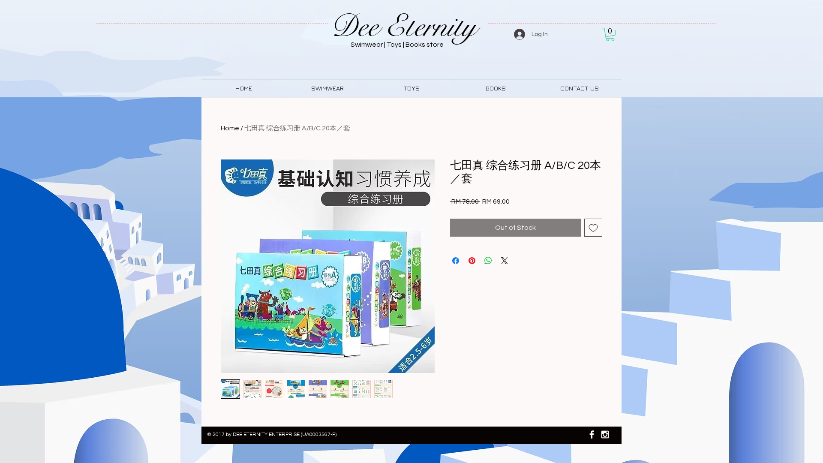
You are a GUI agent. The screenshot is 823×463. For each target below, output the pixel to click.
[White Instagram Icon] (605, 434)
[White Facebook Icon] (591, 434)
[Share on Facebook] (456, 261)
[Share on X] (504, 261)
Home (230, 128)
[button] (610, 34)
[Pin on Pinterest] (472, 261)
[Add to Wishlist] (593, 228)
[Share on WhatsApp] (488, 261)
